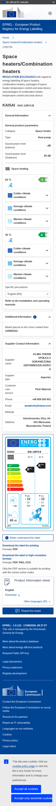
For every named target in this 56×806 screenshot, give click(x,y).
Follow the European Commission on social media (26, 709)
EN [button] (50, 13)
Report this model (31, 611)
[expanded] (49, 115)
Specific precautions (16, 287)
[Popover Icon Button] (35, 317)
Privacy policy (10, 740)
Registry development (14, 673)
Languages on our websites (17, 728)
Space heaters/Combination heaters (22, 42)
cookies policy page (23, 766)
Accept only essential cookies (33, 798)
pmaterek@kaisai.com (38, 405)
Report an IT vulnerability (16, 722)
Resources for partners (15, 717)
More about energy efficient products (22, 647)
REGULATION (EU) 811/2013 (19, 77)
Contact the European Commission (21, 701)
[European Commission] (13, 12)
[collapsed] (46, 195)
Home (5, 37)
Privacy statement (12, 667)
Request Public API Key (15, 653)
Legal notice (9, 746)
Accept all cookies (26, 788)
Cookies (7, 734)
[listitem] (26, 42)
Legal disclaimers (12, 661)
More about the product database (20, 641)
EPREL (24, 625)
